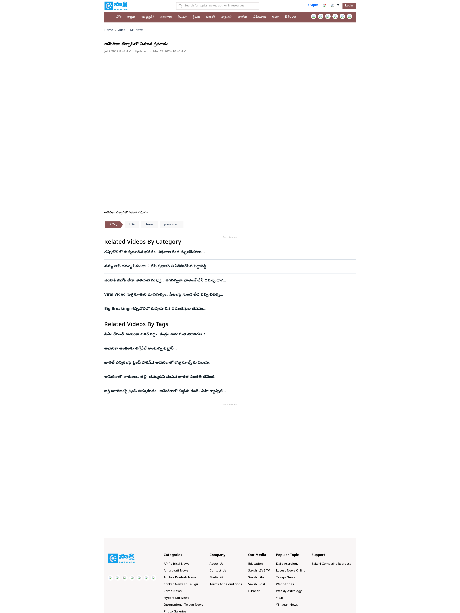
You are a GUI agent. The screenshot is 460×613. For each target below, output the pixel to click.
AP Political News (176, 564)
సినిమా (182, 17)
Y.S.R (279, 598)
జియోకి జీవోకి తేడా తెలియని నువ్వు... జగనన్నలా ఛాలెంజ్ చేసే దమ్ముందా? (163, 280)
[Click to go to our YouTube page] (342, 16)
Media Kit (217, 578)
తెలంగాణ (166, 17)
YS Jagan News (287, 605)
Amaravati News (176, 571)
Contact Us (218, 571)
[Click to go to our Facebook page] (313, 16)
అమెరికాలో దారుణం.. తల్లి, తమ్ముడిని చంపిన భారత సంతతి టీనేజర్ (159, 377)
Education (255, 564)
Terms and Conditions (226, 584)
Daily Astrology (287, 564)
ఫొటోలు (242, 17)
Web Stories (285, 584)
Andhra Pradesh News (180, 578)
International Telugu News (183, 605)
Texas (149, 224)
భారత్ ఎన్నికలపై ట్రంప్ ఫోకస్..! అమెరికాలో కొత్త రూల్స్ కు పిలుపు (156, 363)
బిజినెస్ (210, 17)
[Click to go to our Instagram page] (335, 16)
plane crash (171, 224)
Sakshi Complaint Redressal (332, 564)
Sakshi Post (256, 584)
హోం (119, 17)
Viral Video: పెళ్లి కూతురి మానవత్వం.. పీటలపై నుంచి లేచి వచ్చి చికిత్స (162, 294)
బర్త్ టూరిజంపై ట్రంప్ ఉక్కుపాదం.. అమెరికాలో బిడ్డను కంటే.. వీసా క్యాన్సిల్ (163, 391)
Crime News (173, 591)
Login (349, 6)
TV (336, 5)
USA (132, 224)
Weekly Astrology (289, 591)
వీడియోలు (259, 17)
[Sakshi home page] (121, 558)
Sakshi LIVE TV (259, 571)
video (121, 30)
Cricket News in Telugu (181, 584)
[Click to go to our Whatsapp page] (320, 16)
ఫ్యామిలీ (226, 17)
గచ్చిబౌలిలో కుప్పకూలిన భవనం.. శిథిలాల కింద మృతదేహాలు (153, 252)
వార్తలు (131, 17)
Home (108, 30)
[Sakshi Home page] (116, 5)
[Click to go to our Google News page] (349, 16)
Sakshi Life (256, 578)
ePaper (312, 5)
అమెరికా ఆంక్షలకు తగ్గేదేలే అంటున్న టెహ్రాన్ (139, 348)
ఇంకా (275, 17)
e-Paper (290, 17)
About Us (216, 564)
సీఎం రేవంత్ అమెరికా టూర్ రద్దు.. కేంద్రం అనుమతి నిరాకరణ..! (154, 334)
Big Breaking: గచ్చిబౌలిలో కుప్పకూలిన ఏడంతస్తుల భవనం (153, 309)
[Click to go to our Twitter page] (328, 16)
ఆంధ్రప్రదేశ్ (147, 17)
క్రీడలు (196, 17)
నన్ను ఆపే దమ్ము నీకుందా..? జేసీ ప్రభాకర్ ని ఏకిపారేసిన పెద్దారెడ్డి (155, 266)
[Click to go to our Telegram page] (146, 578)
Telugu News (285, 578)
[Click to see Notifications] (324, 6)
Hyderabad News (176, 598)
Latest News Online (290, 571)
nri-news (136, 30)
